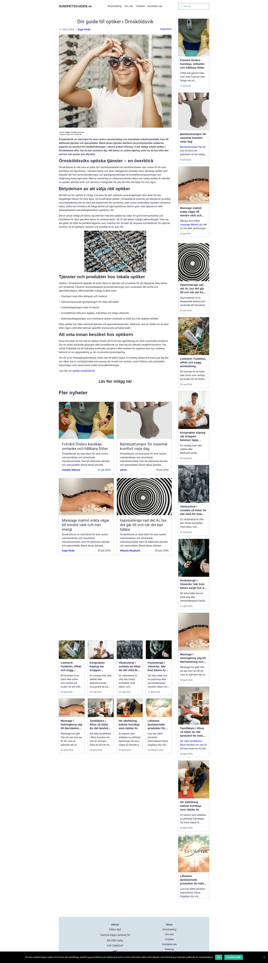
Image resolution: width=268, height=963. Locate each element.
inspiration (166, 28)
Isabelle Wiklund (71, 469)
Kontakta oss (155, 6)
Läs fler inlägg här (115, 381)
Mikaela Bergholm (130, 550)
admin (123, 469)
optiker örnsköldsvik (83, 370)
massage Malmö (189, 224)
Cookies (140, 6)
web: (115, 951)
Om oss (129, 6)
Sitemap (169, 949)
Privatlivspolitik (234, 957)
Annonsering (114, 6)
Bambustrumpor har (191, 146)
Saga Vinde (84, 29)
